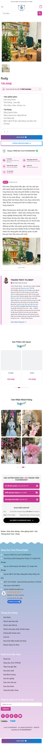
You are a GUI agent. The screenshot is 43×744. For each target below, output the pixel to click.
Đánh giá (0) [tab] (13, 182)
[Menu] (2, 6)
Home (3, 531)
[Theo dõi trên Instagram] (7, 716)
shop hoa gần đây (21, 304)
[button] (14, 387)
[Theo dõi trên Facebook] (3, 716)
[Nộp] (40, 13)
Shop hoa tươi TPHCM (27, 288)
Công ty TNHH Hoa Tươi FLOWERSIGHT (21, 151)
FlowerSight (25, 730)
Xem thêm (21, 267)
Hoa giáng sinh (27, 531)
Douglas (10, 373)
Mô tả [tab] (5, 182)
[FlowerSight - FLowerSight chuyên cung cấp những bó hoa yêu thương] (21, 7)
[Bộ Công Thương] (12, 721)
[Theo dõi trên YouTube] (20, 716)
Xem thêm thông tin (18, 322)
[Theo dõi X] (16, 716)
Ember (32, 373)
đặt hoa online (15, 298)
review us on (13, 601)
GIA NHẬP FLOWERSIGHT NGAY (20, 520)
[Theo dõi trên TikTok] (12, 716)
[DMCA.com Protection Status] (4, 721)
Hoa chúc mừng (13, 531)
